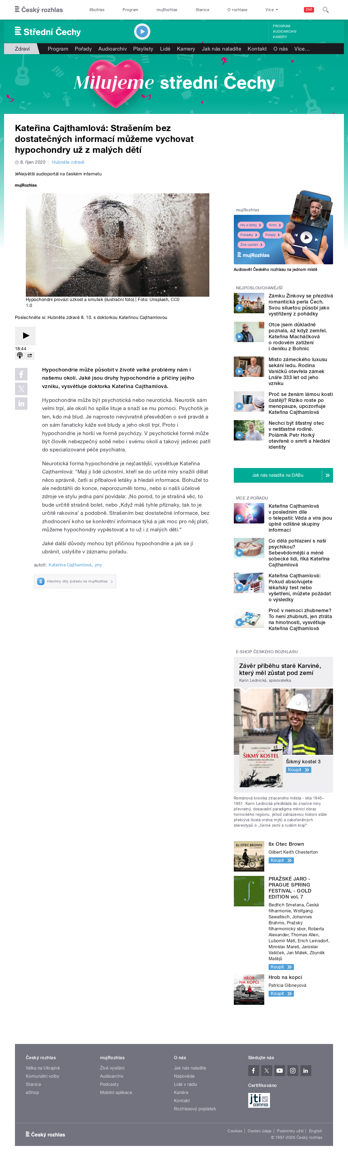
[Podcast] (20, 356)
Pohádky (246, 235)
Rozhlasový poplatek (195, 1108)
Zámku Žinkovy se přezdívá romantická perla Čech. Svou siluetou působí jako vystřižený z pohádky (301, 305)
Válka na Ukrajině (43, 1068)
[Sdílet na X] (21, 389)
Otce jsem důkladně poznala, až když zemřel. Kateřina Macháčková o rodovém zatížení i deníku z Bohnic (298, 336)
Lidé (165, 49)
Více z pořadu (252, 498)
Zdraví (22, 49)
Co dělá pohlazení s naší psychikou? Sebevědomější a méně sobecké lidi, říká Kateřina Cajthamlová (299, 553)
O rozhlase (237, 10)
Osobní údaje (260, 1131)
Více (302, 49)
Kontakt (257, 49)
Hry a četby (248, 225)
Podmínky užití (290, 1131)
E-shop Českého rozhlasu (267, 651)
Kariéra (181, 1092)
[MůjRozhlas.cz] (26, 185)
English (315, 1131)
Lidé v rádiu (185, 1084)
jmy (98, 565)
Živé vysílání (249, 245)
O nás (281, 49)
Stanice (202, 10)
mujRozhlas (167, 10)
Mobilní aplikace (116, 1092)
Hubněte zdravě (68, 162)
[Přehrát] (25, 336)
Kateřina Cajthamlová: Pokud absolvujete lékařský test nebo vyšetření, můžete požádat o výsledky (300, 587)
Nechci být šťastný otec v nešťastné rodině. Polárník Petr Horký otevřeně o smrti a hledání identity (299, 435)
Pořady (83, 49)
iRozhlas (97, 10)
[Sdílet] (30, 356)
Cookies (235, 1131)
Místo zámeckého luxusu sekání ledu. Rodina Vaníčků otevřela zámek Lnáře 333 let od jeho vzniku (298, 371)
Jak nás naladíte (221, 49)
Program (130, 10)
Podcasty (109, 1084)
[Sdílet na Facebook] (21, 374)
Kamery (280, 37)
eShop (32, 1092)
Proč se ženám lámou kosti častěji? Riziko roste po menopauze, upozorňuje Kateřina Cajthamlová (301, 403)
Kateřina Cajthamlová (70, 565)
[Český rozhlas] (39, 10)
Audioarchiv (284, 31)
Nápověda (184, 1076)
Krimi (273, 225)
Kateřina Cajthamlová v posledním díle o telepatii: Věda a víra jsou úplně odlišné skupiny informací (300, 518)
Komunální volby (42, 1076)
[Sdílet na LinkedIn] (21, 403)
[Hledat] (325, 10)
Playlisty (143, 49)
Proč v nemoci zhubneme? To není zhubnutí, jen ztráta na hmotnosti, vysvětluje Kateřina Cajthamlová (300, 619)
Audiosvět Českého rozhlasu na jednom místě (275, 269)
